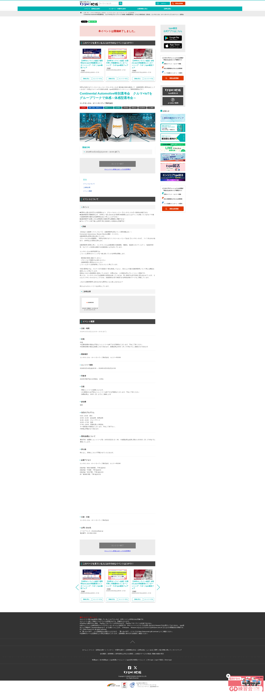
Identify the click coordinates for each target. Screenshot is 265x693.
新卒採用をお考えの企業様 (124, 654)
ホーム (84, 650)
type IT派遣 (159, 660)
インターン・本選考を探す (117, 9)
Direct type (168, 660)
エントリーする (97, 78)
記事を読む (167, 9)
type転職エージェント (117, 660)
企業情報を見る (142, 9)
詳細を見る (86, 78)
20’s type (150, 660)
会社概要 (103, 654)
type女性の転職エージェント (136, 660)
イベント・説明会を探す (92, 9)
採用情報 (111, 654)
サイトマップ (177, 650)
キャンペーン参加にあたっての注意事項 (117, 169)
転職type (95, 660)
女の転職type (104, 660)
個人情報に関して (165, 650)
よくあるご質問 (152, 650)
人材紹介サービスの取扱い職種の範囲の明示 (149, 654)
